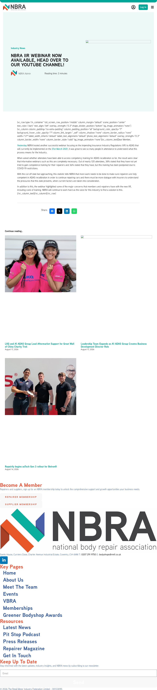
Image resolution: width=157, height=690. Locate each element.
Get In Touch (17, 655)
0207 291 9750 (88, 554)
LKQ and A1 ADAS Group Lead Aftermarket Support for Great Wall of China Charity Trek (39, 345)
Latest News (17, 627)
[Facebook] (52, 211)
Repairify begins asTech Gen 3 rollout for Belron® (31, 466)
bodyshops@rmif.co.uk (110, 554)
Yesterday (22, 145)
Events (10, 593)
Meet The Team (20, 586)
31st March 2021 (60, 148)
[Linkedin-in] (4, 560)
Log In (143, 7)
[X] (59, 211)
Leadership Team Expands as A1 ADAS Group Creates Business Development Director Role (114, 345)
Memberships (18, 607)
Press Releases (20, 641)
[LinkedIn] (67, 211)
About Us (13, 579)
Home (9, 572)
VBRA (9, 600)
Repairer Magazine (24, 648)
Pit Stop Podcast (21, 634)
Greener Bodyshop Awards (32, 615)
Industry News (18, 48)
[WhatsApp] (74, 211)
